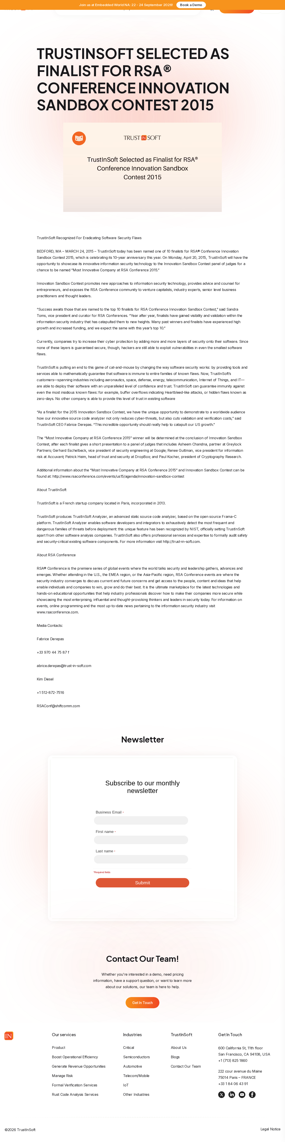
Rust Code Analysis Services (75, 1094)
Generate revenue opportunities (78, 1066)
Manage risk (62, 1075)
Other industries (136, 1094)
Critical (128, 1047)
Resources (148, 19)
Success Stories (96, 19)
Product (58, 1047)
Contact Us (187, 19)
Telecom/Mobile (136, 1075)
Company (124, 19)
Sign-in (270, 18)
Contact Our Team (186, 1066)
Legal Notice (271, 1129)
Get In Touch (142, 1002)
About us (179, 1047)
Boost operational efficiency (75, 1057)
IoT (125, 1085)
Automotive (132, 1066)
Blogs (175, 1057)
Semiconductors (136, 1057)
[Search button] (211, 19)
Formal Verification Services (74, 1085)
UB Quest (171, 19)
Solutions (68, 19)
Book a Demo (191, 5)
